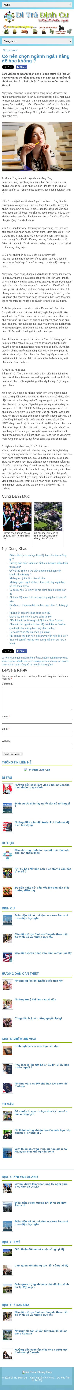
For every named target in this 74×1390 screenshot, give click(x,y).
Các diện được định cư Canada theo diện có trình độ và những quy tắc (41, 935)
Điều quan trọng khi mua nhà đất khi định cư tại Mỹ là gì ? (42, 1285)
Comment (7, 683)
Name (6, 716)
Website (6, 741)
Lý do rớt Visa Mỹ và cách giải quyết (29, 632)
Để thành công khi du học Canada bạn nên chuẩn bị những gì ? (43, 1131)
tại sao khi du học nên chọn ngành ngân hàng (33, 661)
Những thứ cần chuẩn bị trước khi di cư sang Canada (41, 1332)
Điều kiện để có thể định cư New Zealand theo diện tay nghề (41, 917)
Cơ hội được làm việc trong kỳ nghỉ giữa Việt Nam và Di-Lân (41, 1185)
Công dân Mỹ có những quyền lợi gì (38, 1018)
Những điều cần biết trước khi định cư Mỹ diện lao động (42, 823)
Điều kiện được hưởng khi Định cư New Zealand (36, 620)
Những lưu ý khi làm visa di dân (27, 578)
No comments (10, 50)
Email (5, 728)
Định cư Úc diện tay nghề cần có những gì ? (42, 805)
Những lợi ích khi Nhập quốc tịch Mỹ (29, 612)
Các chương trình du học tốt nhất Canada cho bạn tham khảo (42, 851)
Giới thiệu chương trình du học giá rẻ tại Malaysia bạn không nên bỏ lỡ (41, 1150)
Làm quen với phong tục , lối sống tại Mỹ (41, 1265)
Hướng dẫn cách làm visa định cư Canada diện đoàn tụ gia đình (42, 786)
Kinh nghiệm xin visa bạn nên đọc (37, 1046)
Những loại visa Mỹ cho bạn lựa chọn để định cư (41, 1085)
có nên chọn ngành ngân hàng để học (21, 657)
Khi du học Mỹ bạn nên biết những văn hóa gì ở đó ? (38, 635)
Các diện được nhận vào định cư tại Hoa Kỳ (43, 952)
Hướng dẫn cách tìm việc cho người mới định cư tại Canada (41, 1351)
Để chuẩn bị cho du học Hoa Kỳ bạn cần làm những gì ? (41, 1113)
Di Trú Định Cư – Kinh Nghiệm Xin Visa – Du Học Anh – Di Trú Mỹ (41, 1379)
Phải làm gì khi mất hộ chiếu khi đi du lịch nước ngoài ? (42, 1066)
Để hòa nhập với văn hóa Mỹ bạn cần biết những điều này (42, 889)
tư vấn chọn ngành (43, 664)
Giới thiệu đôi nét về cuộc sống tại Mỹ (30, 616)
